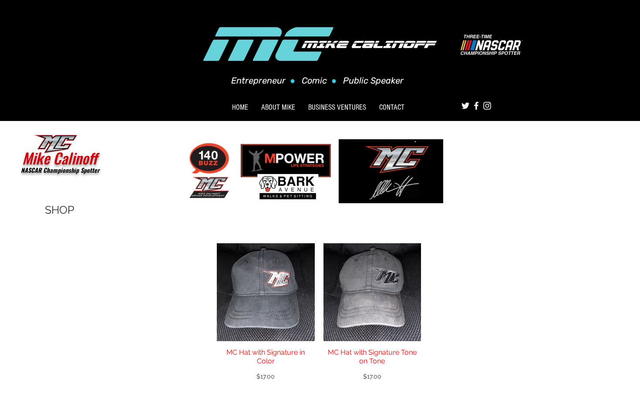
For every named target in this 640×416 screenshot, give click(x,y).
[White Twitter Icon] (465, 106)
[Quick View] (266, 292)
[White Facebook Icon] (476, 106)
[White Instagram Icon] (487, 106)
